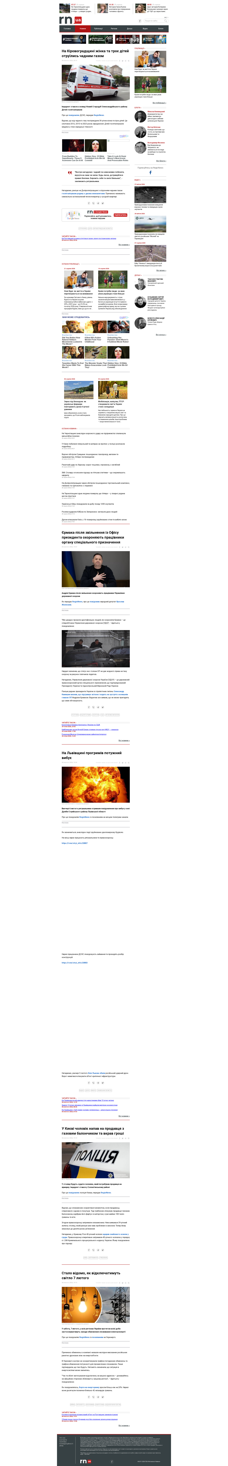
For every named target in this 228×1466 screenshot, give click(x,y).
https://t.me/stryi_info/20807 (75, 843)
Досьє (129, 29)
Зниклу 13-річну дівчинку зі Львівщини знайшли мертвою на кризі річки (89, 1105)
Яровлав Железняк (112, 715)
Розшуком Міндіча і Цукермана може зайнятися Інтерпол (84, 734)
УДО (102, 715)
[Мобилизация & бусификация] (101, 43)
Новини (83, 29)
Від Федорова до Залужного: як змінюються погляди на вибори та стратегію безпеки (157, 149)
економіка (90, 1404)
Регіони (114, 29)
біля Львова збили (96, 1073)
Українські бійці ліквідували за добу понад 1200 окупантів (88, 504)
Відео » (138, 180)
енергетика (100, 1404)
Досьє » (138, 275)
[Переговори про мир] (127, 43)
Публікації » (140, 48)
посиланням (97, 1337)
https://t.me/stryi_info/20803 (75, 963)
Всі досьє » (161, 335)
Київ (85, 1258)
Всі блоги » (161, 161)
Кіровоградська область (102, 228)
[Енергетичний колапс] (74, 43)
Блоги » (138, 108)
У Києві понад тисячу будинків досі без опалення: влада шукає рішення (90, 1419)
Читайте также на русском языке (107, 60)
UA (165, 17)
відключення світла (113, 1404)
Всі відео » (161, 270)
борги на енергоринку (89, 1387)
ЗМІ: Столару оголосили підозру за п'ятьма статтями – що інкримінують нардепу (93, 473)
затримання (93, 1258)
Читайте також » (69, 236)
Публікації (98, 29)
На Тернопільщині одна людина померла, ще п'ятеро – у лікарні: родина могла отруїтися (93, 494)
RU (168, 17)
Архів (61, 1446)
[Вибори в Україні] (154, 43)
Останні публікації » (71, 264)
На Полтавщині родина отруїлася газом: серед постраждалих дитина (89, 238)
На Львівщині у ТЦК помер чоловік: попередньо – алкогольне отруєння (90, 1110)
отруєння (82, 228)
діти (90, 228)
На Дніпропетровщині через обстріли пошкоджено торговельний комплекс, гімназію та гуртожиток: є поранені (96, 484)
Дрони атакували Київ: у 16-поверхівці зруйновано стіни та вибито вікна (94, 520)
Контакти (63, 1440)
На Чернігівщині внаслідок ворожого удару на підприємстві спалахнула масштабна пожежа (94, 434)
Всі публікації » (159, 103)
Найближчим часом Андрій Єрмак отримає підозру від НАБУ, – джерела (90, 730)
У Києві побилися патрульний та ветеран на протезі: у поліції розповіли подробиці (93, 445)
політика (75, 715)
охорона (96, 715)
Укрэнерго (80, 1404)
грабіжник (103, 1258)
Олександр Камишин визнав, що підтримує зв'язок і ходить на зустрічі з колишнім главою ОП (95, 694)
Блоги (160, 29)
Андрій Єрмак (85, 715)
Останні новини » (69, 429)
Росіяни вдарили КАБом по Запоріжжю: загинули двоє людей (89, 512)
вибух (93, 1090)
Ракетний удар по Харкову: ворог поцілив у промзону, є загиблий (91, 465)
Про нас (62, 1438)
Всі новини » (124, 245)
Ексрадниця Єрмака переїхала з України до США (81, 725)
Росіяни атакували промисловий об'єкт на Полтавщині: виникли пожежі (90, 1415)
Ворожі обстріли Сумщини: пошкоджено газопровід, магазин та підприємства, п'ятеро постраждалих (90, 455)
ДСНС (87, 1090)
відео (82, 1090)
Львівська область (104, 1090)
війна (72, 1404)
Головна (67, 29)
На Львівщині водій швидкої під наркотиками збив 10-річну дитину (88, 1100)
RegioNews (99, 115)
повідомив (95, 602)
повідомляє (74, 115)
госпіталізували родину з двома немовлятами (83, 193)
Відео (145, 29)
